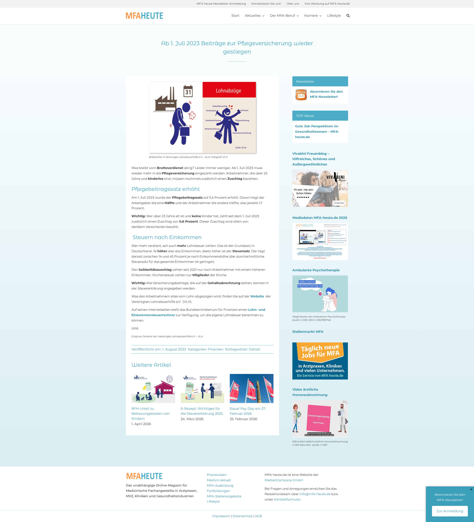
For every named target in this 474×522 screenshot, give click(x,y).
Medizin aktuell (219, 480)
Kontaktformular (287, 499)
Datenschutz (243, 516)
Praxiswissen (217, 475)
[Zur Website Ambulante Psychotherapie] (320, 278)
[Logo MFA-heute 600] (144, 14)
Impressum (221, 516)
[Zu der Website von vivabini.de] (320, 172)
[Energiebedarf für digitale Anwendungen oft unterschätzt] (251, 376)
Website (257, 296)
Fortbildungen (218, 491)
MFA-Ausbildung (220, 485)
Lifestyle (213, 501)
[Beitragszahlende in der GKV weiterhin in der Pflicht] (202, 376)
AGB (258, 516)
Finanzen (215, 349)
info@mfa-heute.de (315, 494)
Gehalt (254, 349)
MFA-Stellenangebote (224, 496)
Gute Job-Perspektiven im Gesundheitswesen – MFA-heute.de (317, 131)
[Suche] (348, 15)
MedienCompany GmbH (284, 480)
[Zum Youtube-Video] (320, 403)
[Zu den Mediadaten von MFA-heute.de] (320, 226)
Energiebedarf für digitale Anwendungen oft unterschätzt (251, 414)
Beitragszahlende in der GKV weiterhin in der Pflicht (201, 414)
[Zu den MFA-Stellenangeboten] (320, 345)
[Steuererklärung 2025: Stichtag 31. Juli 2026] (153, 376)
